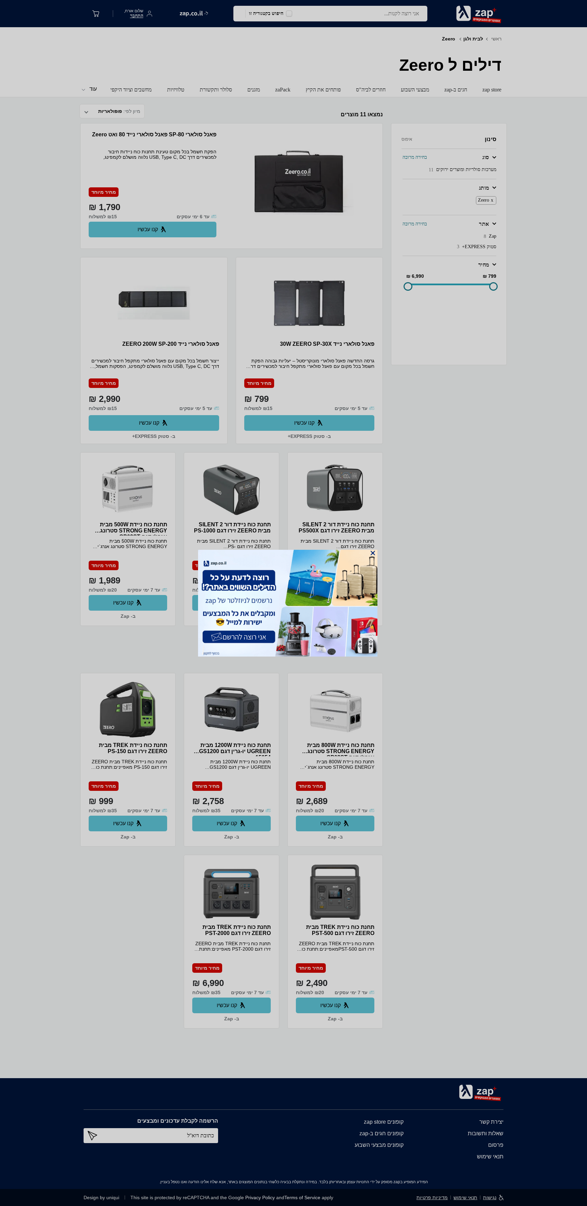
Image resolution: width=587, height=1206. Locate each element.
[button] (373, 553)
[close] (373, 553)
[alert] (293, 603)
